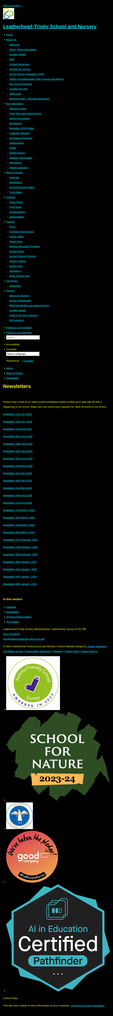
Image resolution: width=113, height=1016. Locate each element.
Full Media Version (13, 651)
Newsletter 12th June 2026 (18, 451)
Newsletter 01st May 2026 (17, 488)
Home (9, 368)
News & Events (14, 373)
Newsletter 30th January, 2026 (20, 561)
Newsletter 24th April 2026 (17, 495)
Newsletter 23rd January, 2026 (20, 569)
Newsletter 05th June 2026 (18, 458)
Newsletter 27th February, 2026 (20, 539)
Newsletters (12, 378)
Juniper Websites (96, 646)
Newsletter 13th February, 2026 (20, 547)
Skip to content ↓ (12, 5)
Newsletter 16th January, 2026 (20, 576)
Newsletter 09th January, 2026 (20, 584)
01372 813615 (11, 634)
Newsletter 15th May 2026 (17, 473)
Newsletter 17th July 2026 (17, 414)
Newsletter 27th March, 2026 (19, 510)
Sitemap (57, 651)
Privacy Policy (72, 651)
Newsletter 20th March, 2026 (19, 517)
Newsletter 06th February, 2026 (20, 554)
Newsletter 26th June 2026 (18, 436)
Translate (28, 360)
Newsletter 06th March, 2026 (19, 532)
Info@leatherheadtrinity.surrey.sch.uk (23, 639)
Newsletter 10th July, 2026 (17, 421)
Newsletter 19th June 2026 (18, 443)
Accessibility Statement (38, 651)
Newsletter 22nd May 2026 (18, 465)
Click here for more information (88, 1005)
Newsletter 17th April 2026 (17, 502)
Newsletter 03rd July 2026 (17, 429)
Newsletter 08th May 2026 (17, 480)
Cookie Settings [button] (89, 651)
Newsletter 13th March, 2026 (19, 525)
